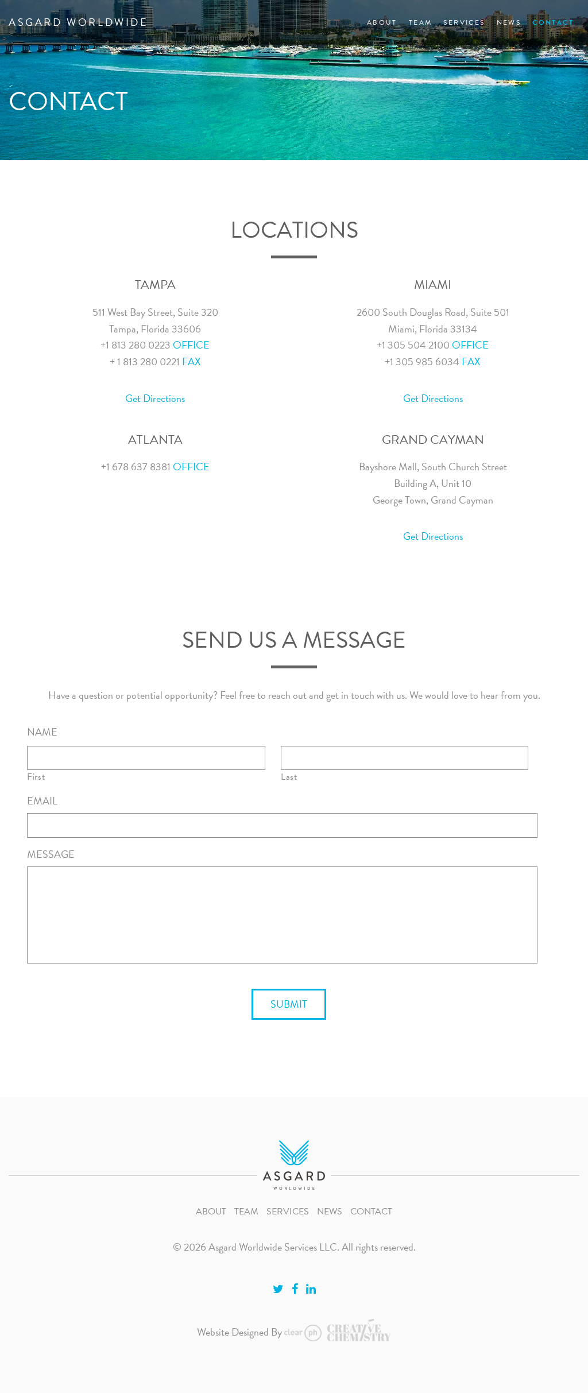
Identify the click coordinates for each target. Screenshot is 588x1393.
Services (464, 22)
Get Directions (155, 398)
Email (42, 800)
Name (42, 732)
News (509, 22)
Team (420, 22)
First (36, 777)
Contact (553, 22)
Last (289, 777)
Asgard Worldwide (79, 22)
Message (51, 854)
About (382, 22)
